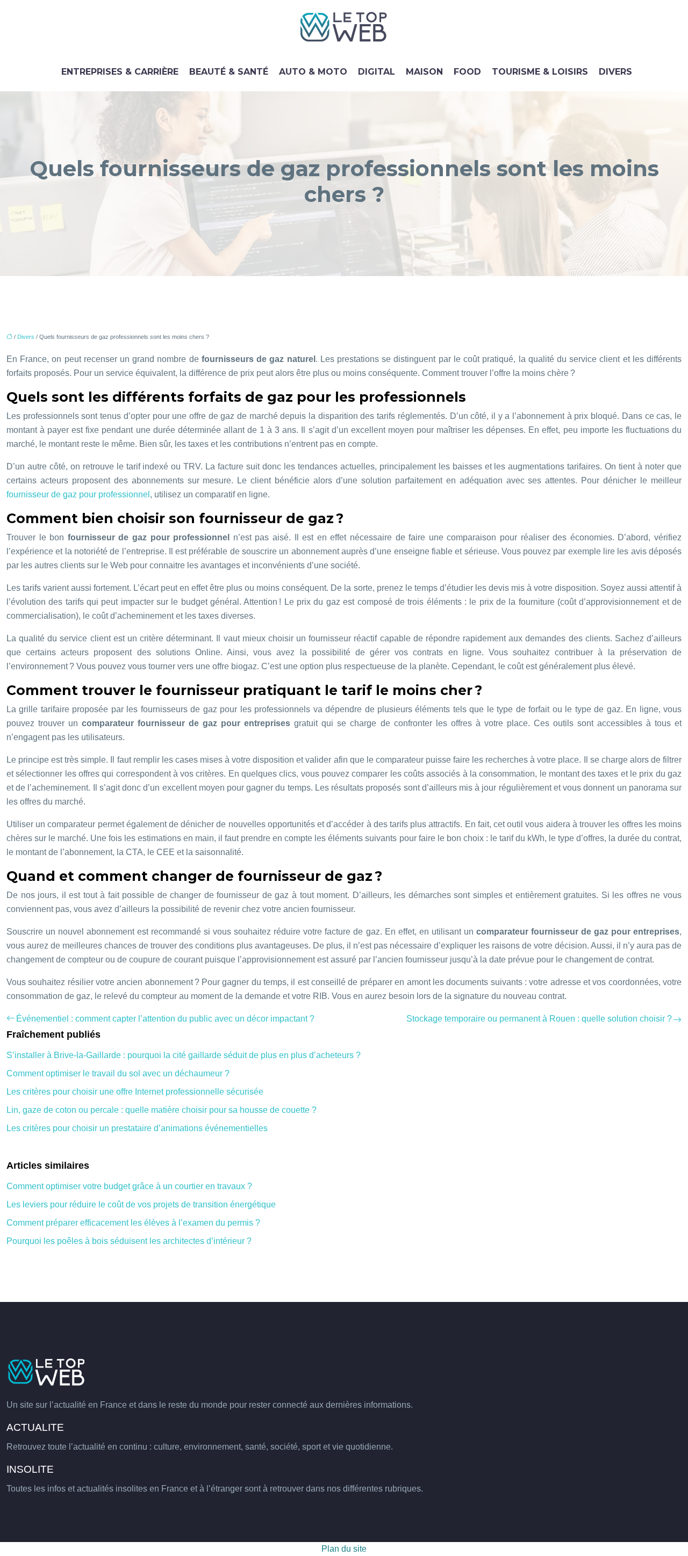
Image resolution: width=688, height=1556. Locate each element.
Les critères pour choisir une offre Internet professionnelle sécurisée (134, 1091)
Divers (615, 72)
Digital (376, 72)
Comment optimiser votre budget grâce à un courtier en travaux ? (129, 1186)
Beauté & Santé (228, 72)
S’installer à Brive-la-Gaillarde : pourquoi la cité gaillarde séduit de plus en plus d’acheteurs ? (183, 1055)
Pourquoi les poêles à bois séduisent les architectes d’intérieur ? (129, 1241)
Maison (424, 72)
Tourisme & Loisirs (540, 72)
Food (467, 72)
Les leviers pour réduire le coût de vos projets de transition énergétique (141, 1204)
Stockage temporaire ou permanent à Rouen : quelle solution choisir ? (539, 1018)
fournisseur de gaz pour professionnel (78, 494)
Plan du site (344, 1548)
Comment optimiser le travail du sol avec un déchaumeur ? (118, 1073)
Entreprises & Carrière (119, 72)
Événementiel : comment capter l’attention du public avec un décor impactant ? (165, 1018)
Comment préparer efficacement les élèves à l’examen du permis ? (133, 1222)
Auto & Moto (313, 72)
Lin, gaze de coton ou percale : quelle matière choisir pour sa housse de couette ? (161, 1109)
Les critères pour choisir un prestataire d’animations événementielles (137, 1128)
